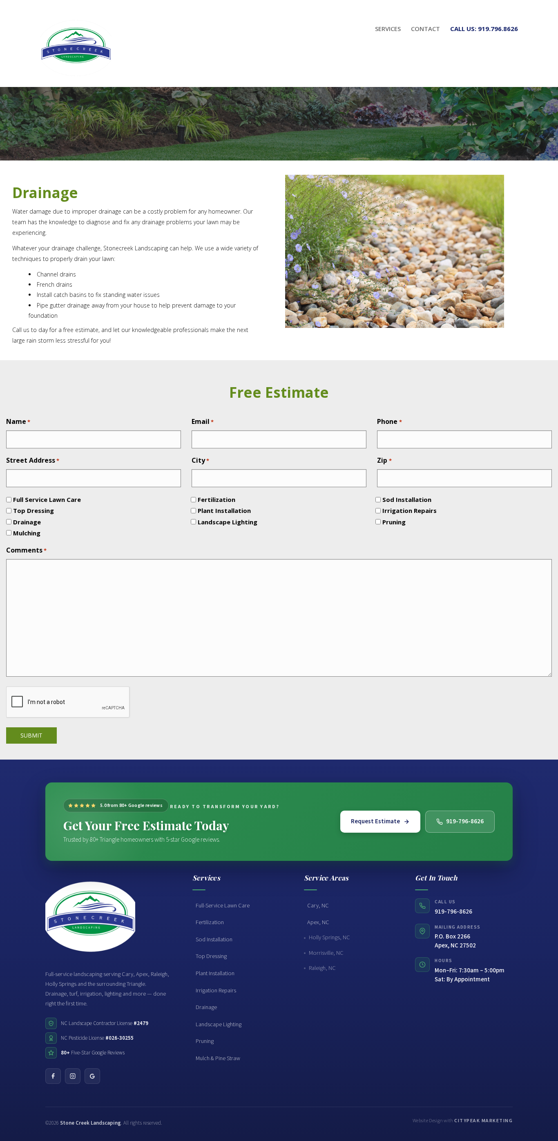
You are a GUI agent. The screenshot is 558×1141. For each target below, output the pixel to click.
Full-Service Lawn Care (223, 905)
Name (18, 421)
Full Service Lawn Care (47, 499)
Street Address (32, 460)
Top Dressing (33, 510)
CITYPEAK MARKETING (483, 1120)
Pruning (394, 522)
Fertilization (216, 499)
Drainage (27, 522)
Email (203, 421)
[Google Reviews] (92, 1076)
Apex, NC (318, 922)
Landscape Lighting (227, 522)
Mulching (26, 533)
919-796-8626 (465, 821)
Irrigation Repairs (409, 510)
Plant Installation (224, 510)
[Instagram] (72, 1076)
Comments (26, 550)
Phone (389, 421)
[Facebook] (53, 1076)
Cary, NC (318, 905)
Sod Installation (406, 499)
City (200, 460)
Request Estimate (375, 821)
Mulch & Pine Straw (218, 1058)
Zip (384, 460)
